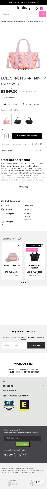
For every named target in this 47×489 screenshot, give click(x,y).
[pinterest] (41, 144)
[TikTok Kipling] (25, 454)
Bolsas (10, 21)
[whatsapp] (31, 144)
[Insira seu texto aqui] (6, 454)
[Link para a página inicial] (3, 21)
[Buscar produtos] (42, 14)
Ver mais (23, 187)
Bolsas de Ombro (21, 21)
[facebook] (36, 144)
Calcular (38, 151)
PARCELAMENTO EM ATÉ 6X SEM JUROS (23, 2)
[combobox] (23, 14)
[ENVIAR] (36, 345)
